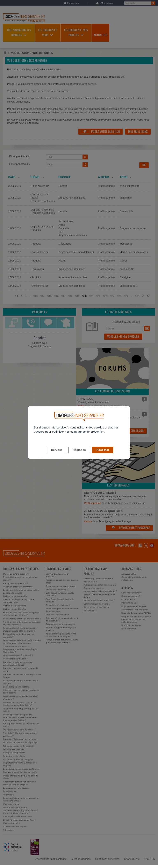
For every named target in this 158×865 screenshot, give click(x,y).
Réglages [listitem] (79, 449)
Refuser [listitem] (56, 449)
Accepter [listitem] (102, 449)
